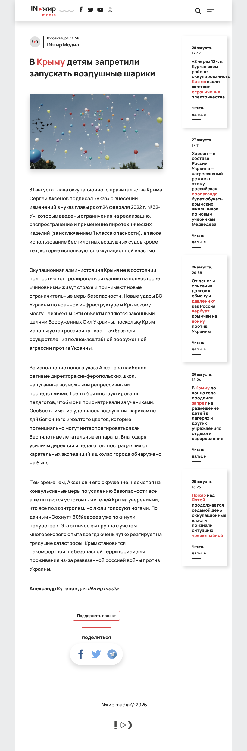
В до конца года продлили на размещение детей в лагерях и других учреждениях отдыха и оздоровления (207, 413)
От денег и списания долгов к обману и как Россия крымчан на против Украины (204, 306)
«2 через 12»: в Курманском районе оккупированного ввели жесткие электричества (211, 79)
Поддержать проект (96, 616)
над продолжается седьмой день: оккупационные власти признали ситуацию (209, 515)
